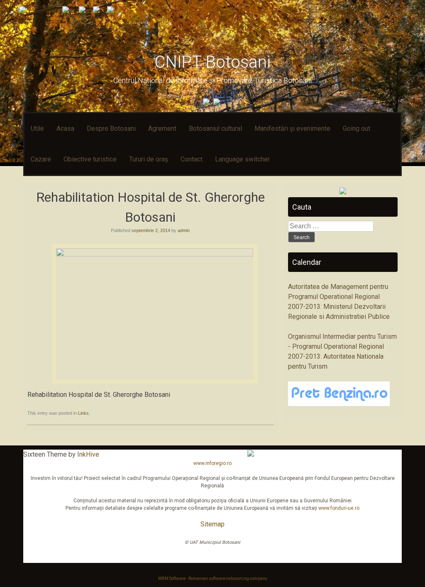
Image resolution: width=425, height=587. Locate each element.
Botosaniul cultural (215, 128)
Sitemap (212, 524)
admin (184, 230)
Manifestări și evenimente (292, 128)
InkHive (88, 454)
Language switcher (242, 159)
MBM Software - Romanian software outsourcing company (212, 578)
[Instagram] (217, 103)
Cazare (41, 159)
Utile (37, 128)
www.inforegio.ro (212, 463)
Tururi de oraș (148, 159)
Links (83, 413)
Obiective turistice (90, 159)
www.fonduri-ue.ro (338, 508)
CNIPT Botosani (212, 62)
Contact (192, 159)
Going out (356, 128)
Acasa (65, 128)
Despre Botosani (111, 128)
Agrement (162, 128)
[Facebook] (207, 103)
